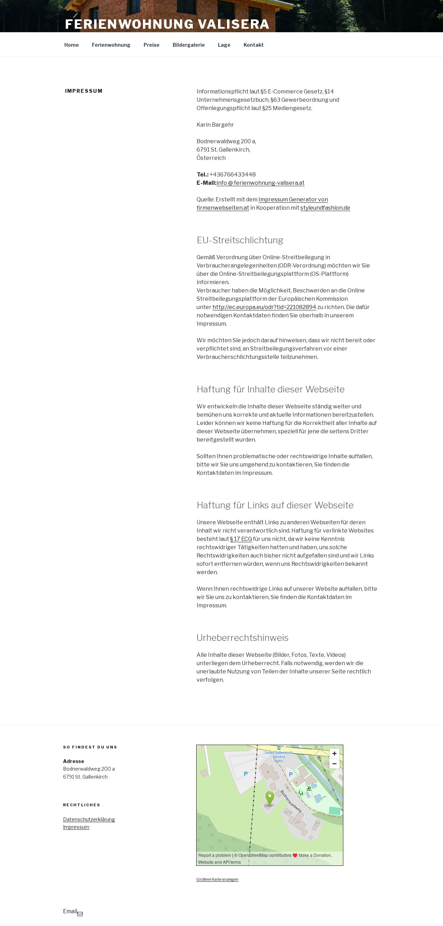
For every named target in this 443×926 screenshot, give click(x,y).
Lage (224, 45)
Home (71, 45)
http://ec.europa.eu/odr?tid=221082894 (264, 307)
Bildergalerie (189, 45)
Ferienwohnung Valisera (167, 24)
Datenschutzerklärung (89, 819)
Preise (152, 45)
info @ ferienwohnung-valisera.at (261, 183)
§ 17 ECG (241, 539)
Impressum (76, 827)
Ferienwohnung (111, 45)
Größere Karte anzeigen (217, 879)
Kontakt (254, 45)
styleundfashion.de (325, 208)
